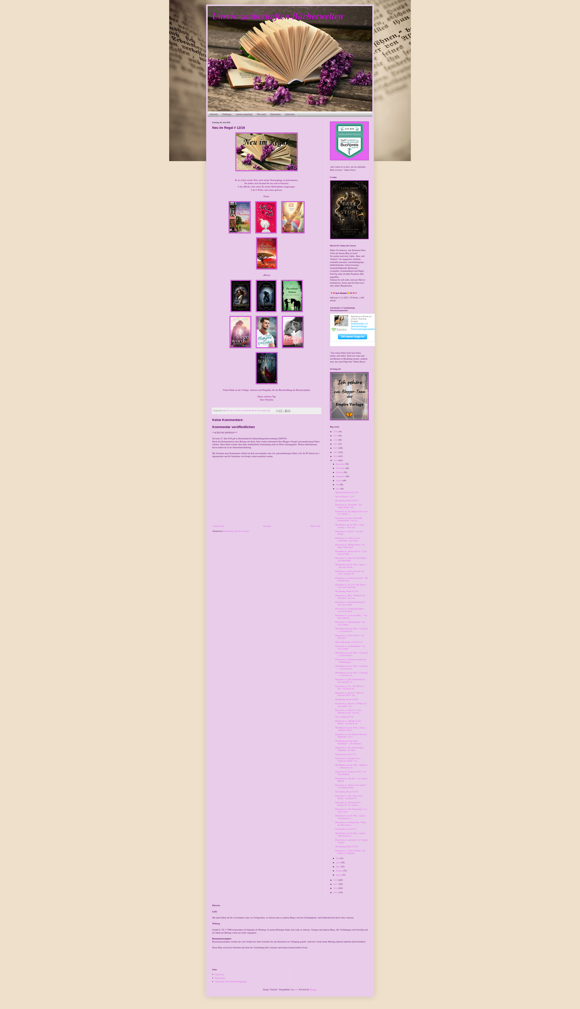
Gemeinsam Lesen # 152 (345, 828)
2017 (335, 884)
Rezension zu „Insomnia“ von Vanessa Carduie (351, 841)
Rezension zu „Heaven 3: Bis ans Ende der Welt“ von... (349, 694)
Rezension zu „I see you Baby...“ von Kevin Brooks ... (351, 616)
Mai (338, 858)
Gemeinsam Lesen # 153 (345, 754)
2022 (335, 448)
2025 (335, 435)
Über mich (261, 114)
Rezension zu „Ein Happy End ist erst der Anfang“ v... (351, 512)
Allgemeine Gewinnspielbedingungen (231, 981)
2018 (335, 880)
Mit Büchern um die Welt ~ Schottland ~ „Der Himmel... (348, 742)
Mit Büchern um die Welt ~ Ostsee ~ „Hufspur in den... (351, 729)
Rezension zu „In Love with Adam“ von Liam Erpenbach (350, 586)
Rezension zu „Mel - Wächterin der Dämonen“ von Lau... (350, 596)
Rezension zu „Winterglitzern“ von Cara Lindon (350, 623)
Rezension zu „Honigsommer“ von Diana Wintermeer (350, 546)
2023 (335, 443)
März (338, 866)
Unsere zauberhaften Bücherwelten (278, 15)
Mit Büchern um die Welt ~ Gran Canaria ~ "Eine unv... (349, 526)
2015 (335, 892)
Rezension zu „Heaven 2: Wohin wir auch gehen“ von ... (350, 704)
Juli (338, 484)
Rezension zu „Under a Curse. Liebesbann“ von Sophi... (348, 539)
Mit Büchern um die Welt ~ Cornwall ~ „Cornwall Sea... (351, 630)
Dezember (340, 464)
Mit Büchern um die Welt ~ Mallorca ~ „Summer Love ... (351, 766)
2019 (335, 460)
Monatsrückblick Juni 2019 (346, 492)
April (338, 862)
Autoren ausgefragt (244, 114)
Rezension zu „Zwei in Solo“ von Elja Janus (349, 636)
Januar (339, 874)
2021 (335, 452)
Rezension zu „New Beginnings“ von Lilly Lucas (351, 810)
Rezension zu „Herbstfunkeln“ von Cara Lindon (350, 647)
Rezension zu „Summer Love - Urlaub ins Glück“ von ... (348, 759)
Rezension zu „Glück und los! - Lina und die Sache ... (351, 552)
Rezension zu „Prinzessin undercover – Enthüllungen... (351, 660)
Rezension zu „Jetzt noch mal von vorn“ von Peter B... (349, 572)
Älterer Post (315, 526)
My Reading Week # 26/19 (346, 500)
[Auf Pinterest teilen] (289, 410)
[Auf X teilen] (283, 410)
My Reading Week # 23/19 (346, 791)
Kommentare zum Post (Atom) (236, 531)
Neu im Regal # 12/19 (344, 496)
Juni (338, 488)
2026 (335, 431)
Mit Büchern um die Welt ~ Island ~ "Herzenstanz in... (350, 817)
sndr (296, 989)
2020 (335, 456)
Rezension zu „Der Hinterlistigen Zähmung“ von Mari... (349, 749)
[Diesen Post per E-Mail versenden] (277, 410)
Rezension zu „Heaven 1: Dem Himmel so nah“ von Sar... (348, 711)
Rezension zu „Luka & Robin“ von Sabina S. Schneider (350, 852)
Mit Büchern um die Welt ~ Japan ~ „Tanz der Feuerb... (350, 566)
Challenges (226, 114)
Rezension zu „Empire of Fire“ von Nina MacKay (350, 773)
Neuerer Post (218, 526)
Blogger (313, 989)
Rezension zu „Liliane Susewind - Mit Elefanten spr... (351, 579)
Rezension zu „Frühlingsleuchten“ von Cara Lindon (349, 610)
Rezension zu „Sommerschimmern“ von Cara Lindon (350, 603)
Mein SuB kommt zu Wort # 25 (348, 642)
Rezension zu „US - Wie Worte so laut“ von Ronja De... (349, 687)
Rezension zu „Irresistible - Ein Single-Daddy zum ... (348, 506)
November (340, 468)
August (339, 480)
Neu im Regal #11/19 (344, 716)
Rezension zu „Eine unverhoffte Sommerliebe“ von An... (348, 519)
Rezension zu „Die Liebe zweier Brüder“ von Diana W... (349, 797)
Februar (339, 870)
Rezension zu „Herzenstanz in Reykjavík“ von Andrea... (348, 803)
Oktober (339, 472)
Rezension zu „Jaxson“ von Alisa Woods (349, 532)
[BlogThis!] (280, 410)
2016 (335, 888)
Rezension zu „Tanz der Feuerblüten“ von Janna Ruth (351, 559)
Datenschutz (275, 114)
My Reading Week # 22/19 (346, 846)
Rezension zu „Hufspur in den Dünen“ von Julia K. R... (348, 722)
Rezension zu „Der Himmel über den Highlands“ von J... (351, 735)
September (341, 476)
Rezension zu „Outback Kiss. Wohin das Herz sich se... (350, 823)
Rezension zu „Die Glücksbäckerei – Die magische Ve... (350, 680)
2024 (335, 439)
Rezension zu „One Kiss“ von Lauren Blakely (351, 779)
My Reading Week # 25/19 (346, 591)
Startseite (214, 114)
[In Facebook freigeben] (286, 410)
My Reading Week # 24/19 (346, 699)
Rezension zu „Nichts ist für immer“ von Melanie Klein (350, 786)
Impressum (290, 114)
